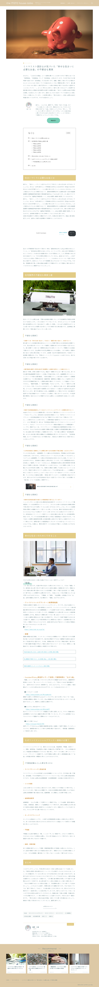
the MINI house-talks (19, 3)
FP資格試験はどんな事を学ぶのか (42, 161)
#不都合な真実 (27, 916)
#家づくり (44, 916)
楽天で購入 (56, 652)
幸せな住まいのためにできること (41, 156)
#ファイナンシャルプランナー (36, 913)
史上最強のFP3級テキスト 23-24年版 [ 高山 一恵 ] (37, 659)
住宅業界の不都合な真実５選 (40, 141)
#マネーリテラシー (49, 913)
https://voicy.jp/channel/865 (35, 724)
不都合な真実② (37, 146)
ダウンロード (72, 233)
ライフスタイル (28, 63)
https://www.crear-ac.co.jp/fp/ (35, 629)
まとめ (34, 165)
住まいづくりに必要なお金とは (40, 138)
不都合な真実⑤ (37, 152)
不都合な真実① (37, 143)
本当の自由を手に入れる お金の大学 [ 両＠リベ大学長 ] (38, 652)
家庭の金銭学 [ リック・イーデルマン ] (34, 666)
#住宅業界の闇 (36, 916)
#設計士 (51, 916)
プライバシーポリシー (83, 3)
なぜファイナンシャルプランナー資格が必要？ (45, 159)
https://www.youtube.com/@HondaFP (38, 709)
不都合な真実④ (37, 150)
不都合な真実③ (37, 148)
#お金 (25, 913)
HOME (7, 980)
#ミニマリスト (59, 913)
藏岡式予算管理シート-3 (63, 233)
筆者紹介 (63, 3)
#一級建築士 (68, 913)
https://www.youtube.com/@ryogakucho (38, 694)
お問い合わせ (71, 3)
